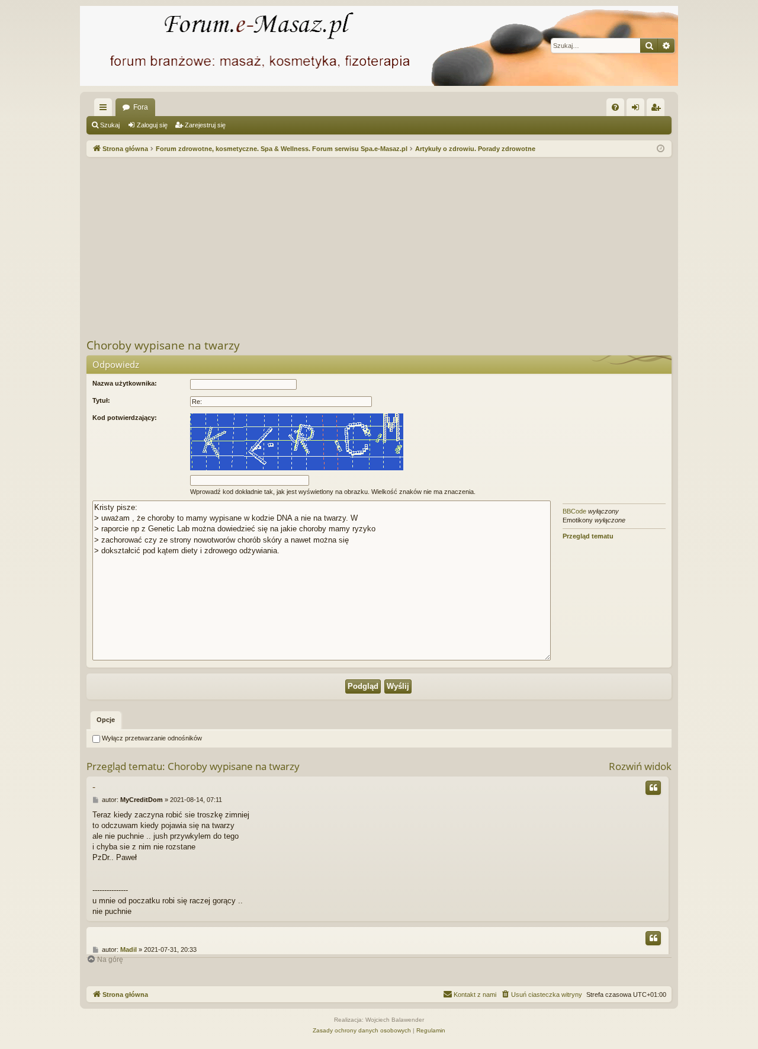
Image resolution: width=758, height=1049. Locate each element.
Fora (140, 107)
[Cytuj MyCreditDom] (653, 788)
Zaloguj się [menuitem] (637, 109)
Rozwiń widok (640, 766)
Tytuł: (101, 400)
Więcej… (105, 109)
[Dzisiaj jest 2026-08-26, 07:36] (660, 149)
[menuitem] (615, 107)
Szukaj (110, 125)
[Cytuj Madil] (653, 938)
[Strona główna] (379, 46)
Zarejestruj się (205, 125)
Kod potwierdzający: (124, 417)
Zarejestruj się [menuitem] (657, 109)
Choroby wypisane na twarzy (163, 345)
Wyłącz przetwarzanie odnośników (151, 738)
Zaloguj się (152, 125)
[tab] (106, 720)
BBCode (574, 511)
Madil (128, 949)
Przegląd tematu (588, 536)
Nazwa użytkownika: (124, 383)
